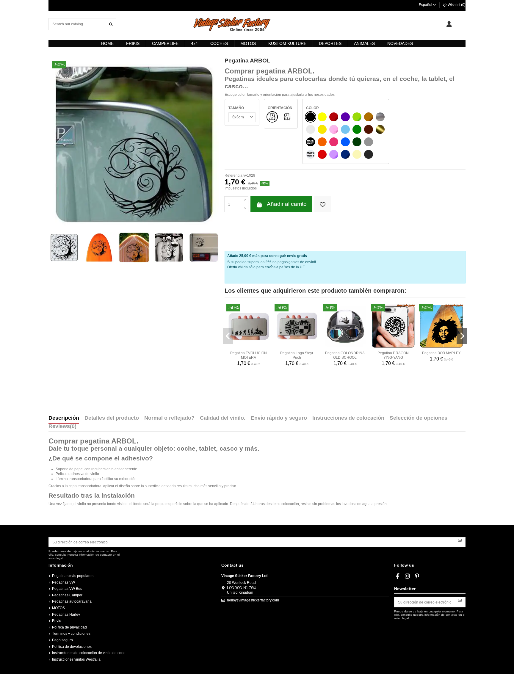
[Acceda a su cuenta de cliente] (449, 24)
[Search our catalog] (111, 24)
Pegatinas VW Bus (67, 589)
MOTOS (58, 608)
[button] (228, 336)
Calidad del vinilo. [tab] (222, 418)
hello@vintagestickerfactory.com (253, 600)
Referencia (233, 175)
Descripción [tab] (63, 418)
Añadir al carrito (287, 204)
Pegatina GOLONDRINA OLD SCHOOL (345, 355)
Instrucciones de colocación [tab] (348, 418)
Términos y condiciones (71, 633)
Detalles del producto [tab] (111, 418)
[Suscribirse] (460, 540)
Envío (56, 621)
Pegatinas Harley (66, 614)
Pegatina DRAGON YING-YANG (393, 355)
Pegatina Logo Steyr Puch (296, 355)
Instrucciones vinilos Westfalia (76, 659)
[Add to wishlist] (322, 204)
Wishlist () (456, 5)
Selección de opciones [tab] (418, 418)
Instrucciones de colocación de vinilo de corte (89, 653)
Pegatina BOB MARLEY (441, 353)
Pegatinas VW (63, 582)
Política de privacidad (69, 627)
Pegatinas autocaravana (72, 601)
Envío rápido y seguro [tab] (279, 418)
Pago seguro (62, 640)
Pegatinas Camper (67, 595)
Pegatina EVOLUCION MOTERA (248, 355)
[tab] (62, 428)
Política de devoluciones (72, 647)
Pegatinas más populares (72, 576)
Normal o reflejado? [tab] (169, 418)
